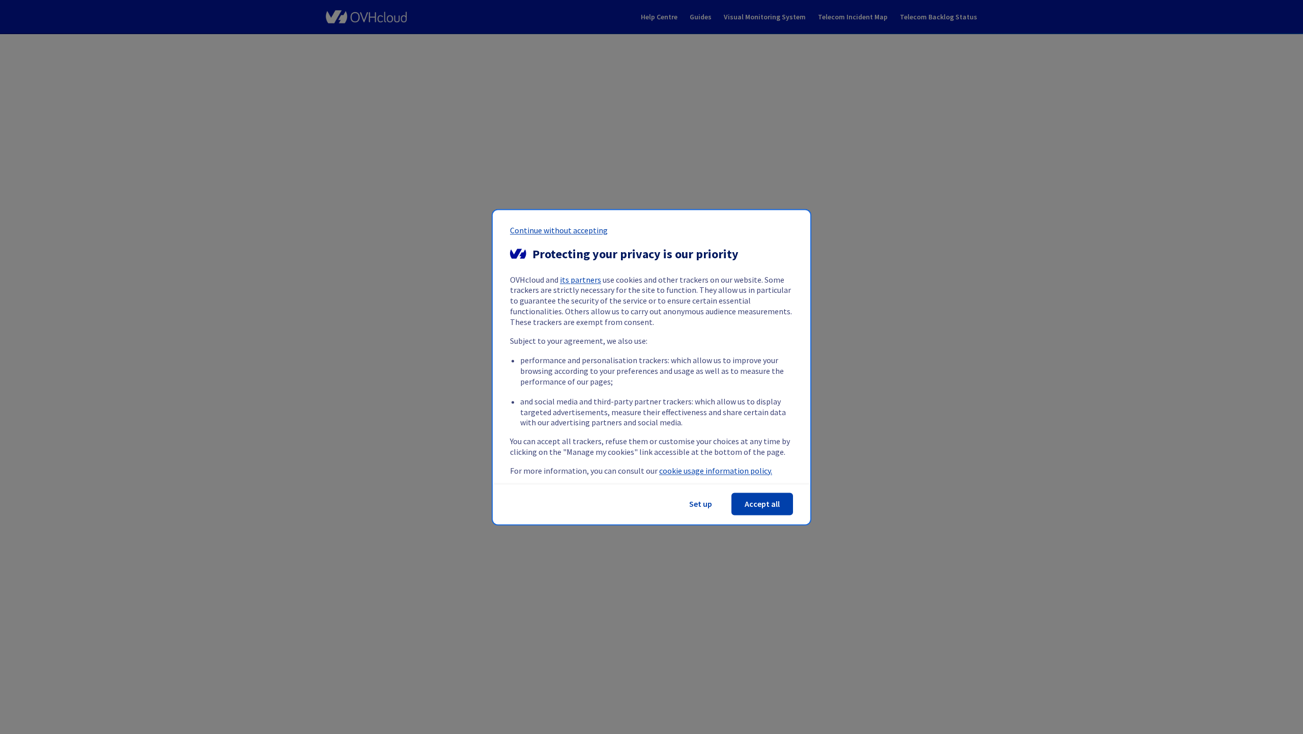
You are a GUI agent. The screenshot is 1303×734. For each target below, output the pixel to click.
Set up (700, 504)
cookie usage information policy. (715, 471)
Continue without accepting (559, 230)
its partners (580, 280)
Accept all (762, 504)
